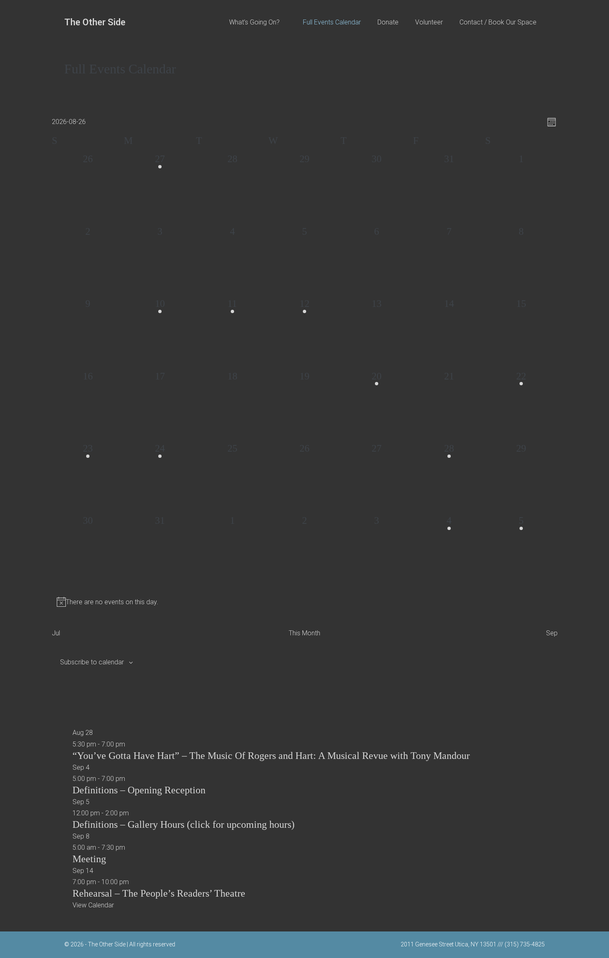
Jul (56, 633)
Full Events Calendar (332, 22)
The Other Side (95, 22)
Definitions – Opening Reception (138, 790)
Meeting (89, 858)
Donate (388, 22)
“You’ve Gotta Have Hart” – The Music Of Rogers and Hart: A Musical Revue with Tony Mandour (271, 755)
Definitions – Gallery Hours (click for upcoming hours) (183, 824)
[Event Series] (133, 813)
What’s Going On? (255, 22)
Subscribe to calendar (92, 662)
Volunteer (429, 22)
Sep (552, 633)
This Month (304, 633)
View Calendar (93, 905)
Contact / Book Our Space (497, 22)
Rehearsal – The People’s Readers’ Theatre (158, 893)
